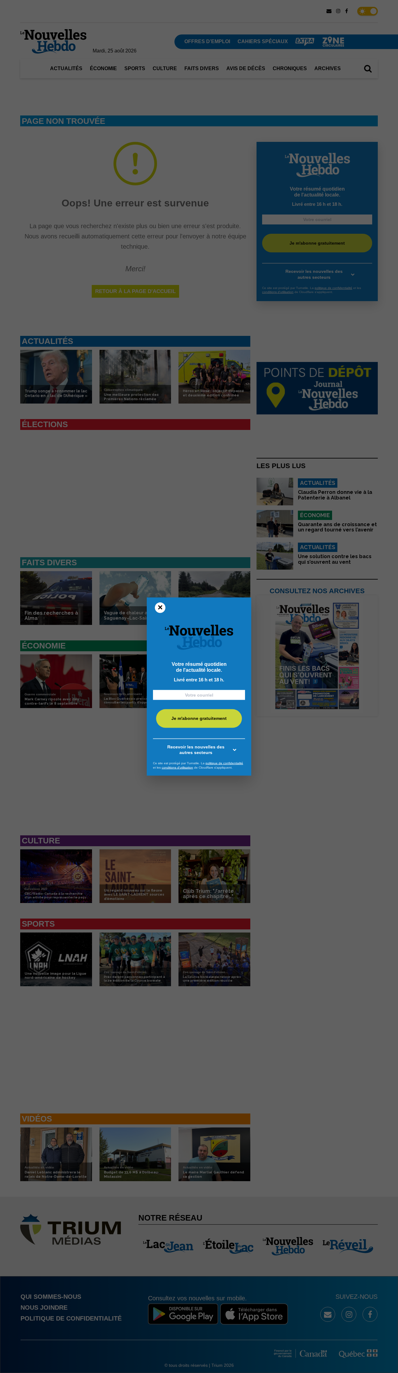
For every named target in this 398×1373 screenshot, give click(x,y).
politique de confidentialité (224, 763)
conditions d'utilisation (177, 767)
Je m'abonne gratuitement (199, 718)
